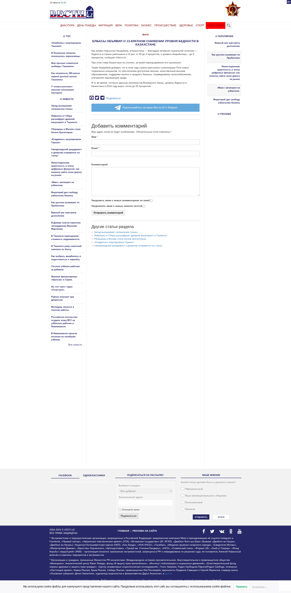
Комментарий (99, 164)
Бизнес (146, 25)
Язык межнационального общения (205, 495)
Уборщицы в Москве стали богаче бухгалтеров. (120, 238)
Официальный (194, 489)
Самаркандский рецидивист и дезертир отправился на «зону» (128, 245)
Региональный (194, 502)
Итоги (221, 516)
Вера (118, 25)
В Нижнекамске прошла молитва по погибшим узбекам (64, 336)
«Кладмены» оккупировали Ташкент (114, 242)
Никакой (190, 509)
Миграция (106, 25)
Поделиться (113, 98)
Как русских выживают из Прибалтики (226, 56)
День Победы (86, 25)
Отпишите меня (130, 509)
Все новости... (76, 344)
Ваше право (215, 25)
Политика (132, 25)
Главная (123, 530)
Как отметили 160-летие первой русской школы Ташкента (65, 76)
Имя (93, 136)
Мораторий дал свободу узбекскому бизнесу (226, 101)
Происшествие (165, 25)
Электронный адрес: (131, 497)
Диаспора (67, 25)
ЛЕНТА (145, 35)
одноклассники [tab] (94, 475)
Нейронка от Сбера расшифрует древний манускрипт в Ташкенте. (130, 235)
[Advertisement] (70, 382)
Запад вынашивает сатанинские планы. (116, 232)
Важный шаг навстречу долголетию (227, 44)
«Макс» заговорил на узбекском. (228, 89)
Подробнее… (259, 586)
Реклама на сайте (145, 530)
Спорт (200, 25)
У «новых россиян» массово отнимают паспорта (62, 89)
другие (168, 573)
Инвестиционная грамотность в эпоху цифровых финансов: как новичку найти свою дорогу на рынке (66, 168)
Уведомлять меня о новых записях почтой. (117, 206)
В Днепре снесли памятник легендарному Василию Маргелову (66, 225)
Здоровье (186, 25)
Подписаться (128, 515)
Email (94, 148)
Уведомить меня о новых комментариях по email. (120, 200)
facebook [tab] (65, 475)
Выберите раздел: (130, 485)
